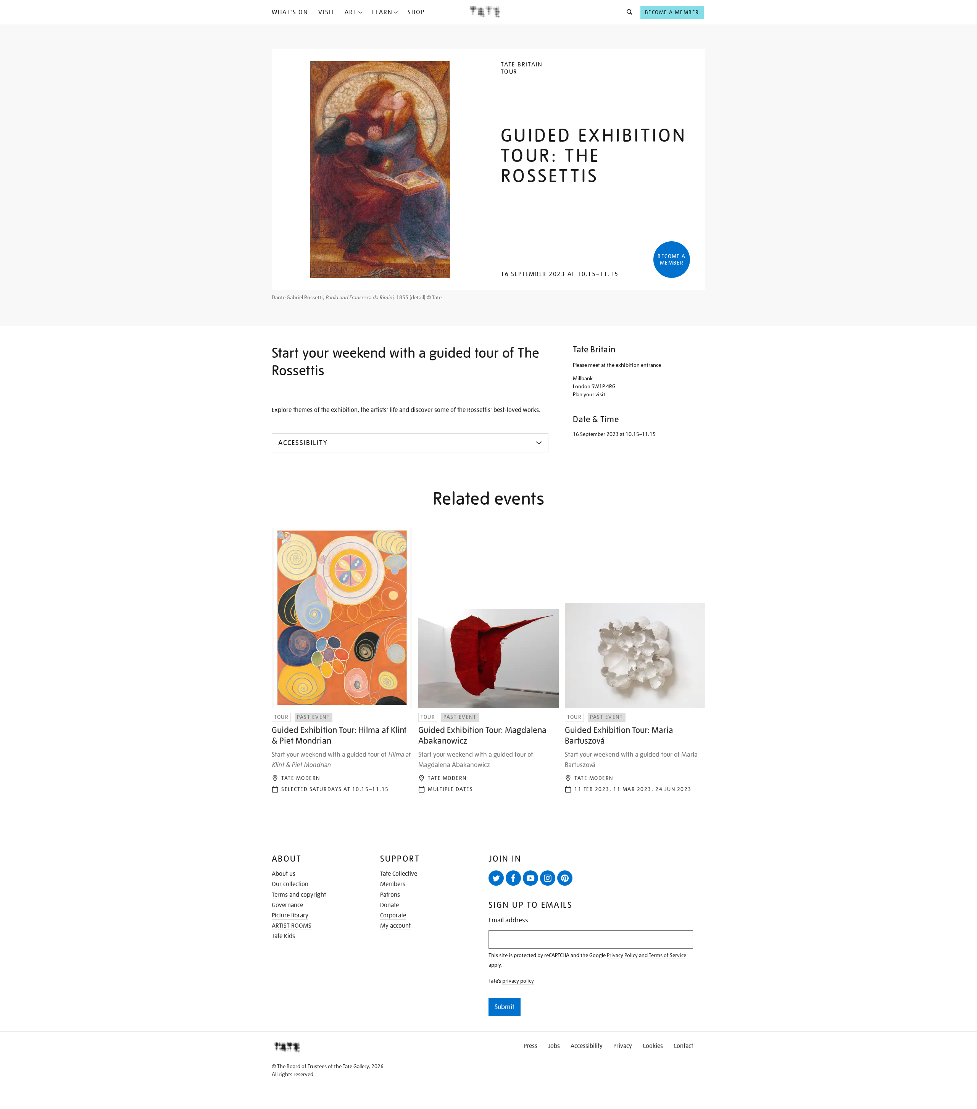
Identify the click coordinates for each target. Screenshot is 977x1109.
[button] (627, 12)
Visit (326, 12)
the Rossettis (473, 410)
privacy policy (518, 980)
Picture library (290, 915)
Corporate (393, 915)
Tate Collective (398, 874)
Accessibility (587, 1046)
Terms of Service (667, 955)
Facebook (513, 878)
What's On (290, 12)
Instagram (547, 878)
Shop (416, 12)
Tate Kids (283, 936)
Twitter (496, 878)
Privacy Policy (622, 955)
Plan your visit (589, 394)
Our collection (290, 884)
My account (395, 926)
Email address (508, 920)
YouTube (530, 878)
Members (392, 884)
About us (283, 874)
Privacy (622, 1046)
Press (530, 1046)
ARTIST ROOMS (291, 926)
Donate (389, 905)
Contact (683, 1046)
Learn (382, 12)
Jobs (554, 1046)
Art (351, 12)
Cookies (653, 1046)
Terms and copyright (299, 895)
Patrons (390, 895)
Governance (287, 905)
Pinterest (564, 878)
